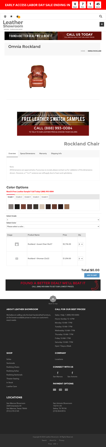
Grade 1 (10, 197)
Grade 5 (45, 197)
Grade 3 (28, 197)
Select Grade (11, 216)
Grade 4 (36, 197)
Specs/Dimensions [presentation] (27, 153)
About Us (53, 440)
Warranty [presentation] (43, 153)
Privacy (61, 440)
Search (44, 440)
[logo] (18, 25)
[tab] (12, 153)
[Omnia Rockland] (53, 77)
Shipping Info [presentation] (56, 153)
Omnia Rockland (24, 46)
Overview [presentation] (12, 153)
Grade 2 (19, 197)
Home (83, 51)
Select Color (11, 223)
